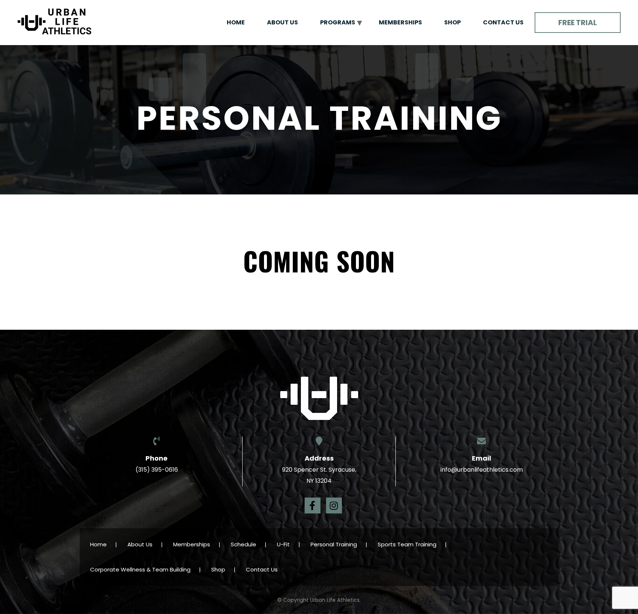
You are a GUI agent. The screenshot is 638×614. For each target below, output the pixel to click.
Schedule (243, 544)
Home (236, 22)
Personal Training (334, 544)
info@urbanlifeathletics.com (481, 469)
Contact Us (503, 22)
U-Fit (283, 544)
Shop (452, 22)
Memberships (400, 22)
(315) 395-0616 (157, 469)
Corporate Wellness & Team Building (140, 569)
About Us (282, 22)
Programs (337, 22)
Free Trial (577, 22)
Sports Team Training (407, 544)
